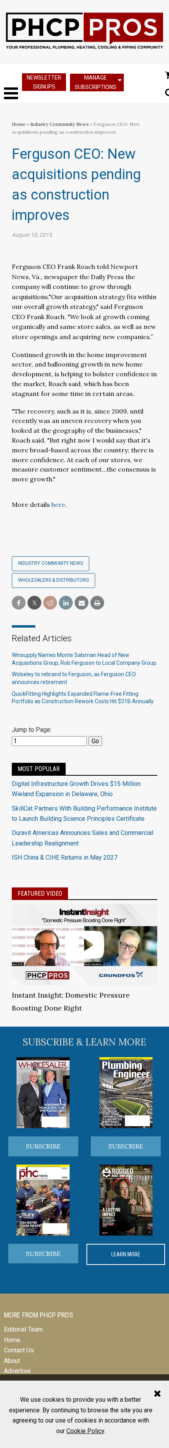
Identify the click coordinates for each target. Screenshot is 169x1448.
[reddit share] (50, 603)
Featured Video (40, 893)
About (12, 1361)
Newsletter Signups (44, 82)
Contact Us (19, 1350)
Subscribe (43, 1146)
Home (19, 124)
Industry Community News (59, 124)
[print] (97, 603)
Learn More (125, 1254)
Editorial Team (23, 1329)
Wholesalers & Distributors (53, 580)
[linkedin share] (66, 603)
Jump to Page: (31, 729)
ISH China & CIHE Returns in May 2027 (65, 857)
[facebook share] (19, 603)
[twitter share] (34, 603)
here (58, 504)
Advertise (17, 1371)
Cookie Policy (85, 1431)
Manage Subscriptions (95, 82)
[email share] (81, 603)
